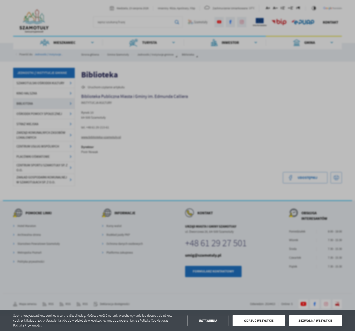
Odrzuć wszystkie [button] (259, 321)
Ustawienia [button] (208, 321)
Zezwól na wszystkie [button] (316, 321)
